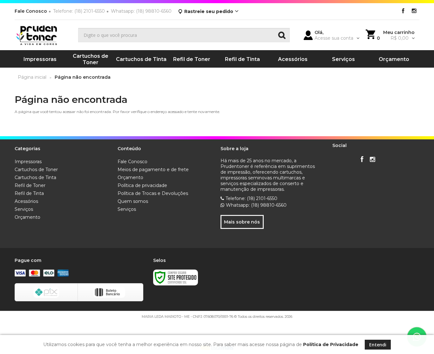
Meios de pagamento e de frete (153, 169)
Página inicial (32, 77)
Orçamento (27, 217)
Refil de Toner (30, 185)
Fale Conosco (31, 11)
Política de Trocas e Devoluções (153, 193)
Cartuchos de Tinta (35, 177)
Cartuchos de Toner (36, 169)
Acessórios (26, 201)
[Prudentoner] (44, 35)
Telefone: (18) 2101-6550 (251, 198)
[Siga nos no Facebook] (403, 11)
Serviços (24, 209)
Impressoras (28, 161)
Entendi (377, 345)
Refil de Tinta (29, 193)
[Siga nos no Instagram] (414, 11)
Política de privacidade (142, 185)
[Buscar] (282, 35)
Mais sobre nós (242, 222)
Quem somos (133, 201)
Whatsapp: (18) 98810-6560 (256, 205)
